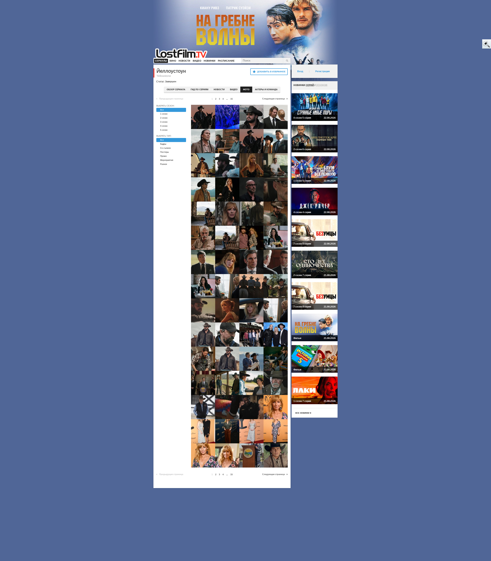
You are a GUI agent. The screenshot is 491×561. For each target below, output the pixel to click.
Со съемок (165, 148)
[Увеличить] (203, 117)
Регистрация (322, 71)
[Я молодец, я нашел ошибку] (472, 44)
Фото (246, 89)
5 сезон (163, 130)
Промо (163, 156)
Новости (219, 89)
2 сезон (163, 118)
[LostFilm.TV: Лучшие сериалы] (183, 53)
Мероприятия (166, 160)
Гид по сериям (199, 89)
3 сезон (163, 122)
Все (162, 110)
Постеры (164, 152)
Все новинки (302, 413)
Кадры (163, 144)
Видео (234, 89)
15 (231, 99)
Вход (300, 71)
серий (310, 85)
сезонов (321, 85)
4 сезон (163, 126)
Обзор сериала (176, 89)
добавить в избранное (271, 71)
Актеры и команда (266, 89)
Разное (163, 164)
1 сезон (163, 114)
